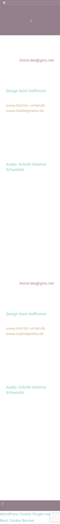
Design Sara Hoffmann (26, 91)
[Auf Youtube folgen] (46, 31)
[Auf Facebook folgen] (36, 31)
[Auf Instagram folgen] (55, 31)
